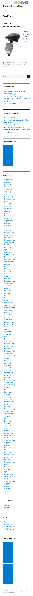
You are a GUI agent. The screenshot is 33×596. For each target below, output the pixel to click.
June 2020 (7, 266)
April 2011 (7, 491)
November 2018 (9, 305)
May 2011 (7, 488)
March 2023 (8, 211)
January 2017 (8, 346)
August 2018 (8, 310)
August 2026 (8, 180)
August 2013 (8, 443)
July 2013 (7, 445)
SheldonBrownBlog (13, 6)
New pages (20, 62)
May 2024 (7, 204)
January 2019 (8, 300)
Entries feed (8, 524)
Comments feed (9, 526)
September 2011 (9, 481)
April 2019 (7, 295)
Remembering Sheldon (18, 127)
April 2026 (7, 184)
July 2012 (7, 464)
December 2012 (9, 459)
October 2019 (8, 283)
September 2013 (9, 440)
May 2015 (7, 394)
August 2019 (8, 286)
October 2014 (8, 411)
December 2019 (9, 278)
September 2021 (9, 242)
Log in (6, 522)
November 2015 (9, 380)
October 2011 (8, 479)
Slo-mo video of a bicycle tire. (14, 96)
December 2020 (9, 259)
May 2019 (7, 293)
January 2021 (8, 257)
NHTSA (12, 64)
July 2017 (7, 336)
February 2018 (9, 322)
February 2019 (9, 298)
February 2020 (9, 276)
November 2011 (9, 476)
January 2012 (8, 474)
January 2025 (8, 196)
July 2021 (7, 245)
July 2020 (7, 264)
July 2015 (7, 389)
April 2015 (7, 397)
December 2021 (9, 237)
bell (26, 62)
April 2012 (7, 472)
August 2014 (8, 416)
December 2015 (9, 377)
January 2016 (8, 375)
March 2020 (8, 274)
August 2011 (8, 484)
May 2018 (7, 315)
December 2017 (9, 327)
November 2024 (9, 199)
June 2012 (7, 467)
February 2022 (9, 233)
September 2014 (9, 414)
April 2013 (7, 452)
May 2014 (7, 423)
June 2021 (7, 247)
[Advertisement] (8, 155)
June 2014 (7, 421)
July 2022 (7, 223)
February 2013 (9, 455)
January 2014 (8, 433)
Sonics (25, 64)
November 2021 (9, 240)
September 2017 (9, 334)
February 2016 (9, 373)
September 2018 (9, 307)
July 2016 (7, 361)
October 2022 (8, 218)
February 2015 (9, 402)
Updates (7, 507)
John (6, 62)
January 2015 (8, 404)
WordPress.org (9, 529)
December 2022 (9, 216)
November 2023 (9, 208)
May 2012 (7, 469)
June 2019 (7, 291)
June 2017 (7, 339)
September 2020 (9, 262)
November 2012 (9, 462)
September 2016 (9, 356)
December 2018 (9, 303)
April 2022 (7, 228)
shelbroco (20, 64)
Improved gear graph (11, 94)
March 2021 (8, 252)
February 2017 (9, 344)
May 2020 (7, 269)
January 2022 (8, 235)
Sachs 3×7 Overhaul (10, 103)
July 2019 (7, 288)
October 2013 (8, 438)
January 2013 (8, 457)
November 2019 (9, 281)
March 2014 (8, 428)
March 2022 (8, 230)
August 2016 (8, 358)
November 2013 (9, 435)
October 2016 (8, 353)
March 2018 (8, 319)
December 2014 (9, 406)
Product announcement (12, 25)
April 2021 (7, 250)
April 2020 (7, 271)
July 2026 (7, 182)
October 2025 (8, 189)
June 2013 (7, 447)
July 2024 (7, 201)
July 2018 (7, 312)
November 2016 (9, 351)
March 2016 (8, 370)
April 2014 (7, 426)
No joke (12, 117)
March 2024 (8, 206)
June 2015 (7, 392)
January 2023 (8, 213)
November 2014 (9, 409)
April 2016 (7, 368)
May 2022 (7, 225)
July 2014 (7, 418)
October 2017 (8, 332)
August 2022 (8, 221)
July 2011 (7, 486)
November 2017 (9, 329)
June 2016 (7, 363)
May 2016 (7, 365)
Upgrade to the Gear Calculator (14, 91)
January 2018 (8, 324)
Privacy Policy (18, 591)
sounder (5, 66)
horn (8, 64)
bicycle (4, 64)
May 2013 (7, 450)
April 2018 (7, 317)
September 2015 (9, 385)
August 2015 (8, 387)
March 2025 (8, 194)
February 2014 (9, 430)
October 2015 (8, 382)
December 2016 (9, 348)
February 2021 (9, 254)
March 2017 (8, 341)
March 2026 (8, 187)
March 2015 (8, 399)
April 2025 (7, 192)
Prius (15, 64)
